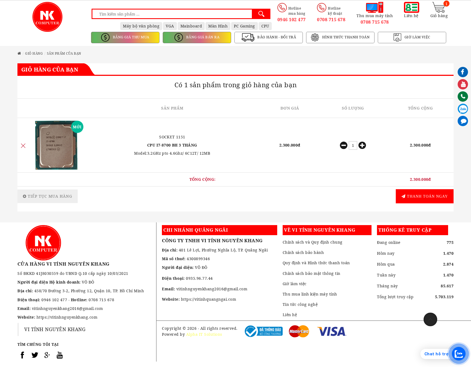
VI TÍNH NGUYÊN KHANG (55, 329)
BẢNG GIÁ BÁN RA (202, 37)
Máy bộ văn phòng (141, 26)
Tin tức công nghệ (300, 304)
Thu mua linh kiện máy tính (310, 294)
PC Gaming (244, 26)
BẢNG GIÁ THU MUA (130, 37)
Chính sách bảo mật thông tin (311, 273)
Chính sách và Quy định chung (313, 242)
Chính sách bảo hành (303, 252)
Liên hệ (290, 314)
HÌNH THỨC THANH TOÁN (345, 37)
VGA (170, 26)
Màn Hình (218, 26)
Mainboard (191, 26)
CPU (265, 26)
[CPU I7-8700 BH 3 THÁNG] (56, 145)
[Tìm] (261, 14)
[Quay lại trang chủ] (19, 53)
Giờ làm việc (295, 283)
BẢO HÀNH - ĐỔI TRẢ (276, 37)
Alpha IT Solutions (204, 334)
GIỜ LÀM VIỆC (416, 37)
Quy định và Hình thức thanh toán (316, 262)
